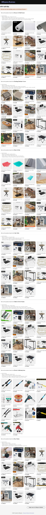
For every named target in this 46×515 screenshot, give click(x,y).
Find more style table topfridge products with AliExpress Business (13, 9)
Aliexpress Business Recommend (28, 513)
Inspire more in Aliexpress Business (36, 507)
